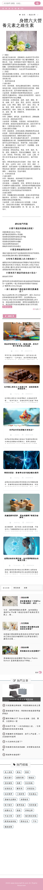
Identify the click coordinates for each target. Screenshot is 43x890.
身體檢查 (24, 799)
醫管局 (20, 788)
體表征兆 (24, 821)
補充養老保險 (31, 816)
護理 (19, 816)
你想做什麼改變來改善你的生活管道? (29, 628)
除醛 (19, 783)
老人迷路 (8, 772)
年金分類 (8, 816)
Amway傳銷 (16, 97)
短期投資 (8, 788)
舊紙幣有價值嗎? (12, 754)
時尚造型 (5, 14)
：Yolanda (16, 565)
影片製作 (8, 805)
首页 (23, 15)
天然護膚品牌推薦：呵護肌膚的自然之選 (21, 705)
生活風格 (25, 623)
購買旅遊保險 (10, 821)
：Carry (15, 394)
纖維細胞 (8, 826)
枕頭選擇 (8, 794)
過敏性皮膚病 (10, 799)
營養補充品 (7, 307)
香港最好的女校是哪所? (30, 651)
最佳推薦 (6, 588)
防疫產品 (33, 794)
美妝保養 (2, 14)
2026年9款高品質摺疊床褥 (21, 699)
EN (21, 8)
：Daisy (15, 478)
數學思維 (20, 805)
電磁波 (31, 777)
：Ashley (15, 522)
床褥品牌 (29, 810)
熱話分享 (15, 14)
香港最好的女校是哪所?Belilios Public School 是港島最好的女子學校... (21, 659)
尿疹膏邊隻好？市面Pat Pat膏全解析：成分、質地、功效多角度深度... (30, 603)
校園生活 (8, 810)
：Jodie (15, 435)
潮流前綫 (16, 588)
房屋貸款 (31, 788)
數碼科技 (18, 14)
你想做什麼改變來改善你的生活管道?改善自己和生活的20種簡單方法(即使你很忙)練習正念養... (21, 636)
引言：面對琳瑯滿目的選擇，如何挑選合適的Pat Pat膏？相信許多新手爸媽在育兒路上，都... (21, 612)
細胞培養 (20, 777)
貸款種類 (8, 783)
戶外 (35, 821)
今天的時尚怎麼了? (12, 741)
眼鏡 (19, 810)
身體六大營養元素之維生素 (22, 22)
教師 (27, 772)
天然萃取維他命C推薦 (13, 157)
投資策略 (29, 783)
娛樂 (25, 588)
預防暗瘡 (33, 805)
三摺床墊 (20, 794)
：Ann (16, 351)
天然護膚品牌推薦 (31, 74)
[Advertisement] (21, 853)
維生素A (8, 777)
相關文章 (10, 316)
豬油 (19, 772)
